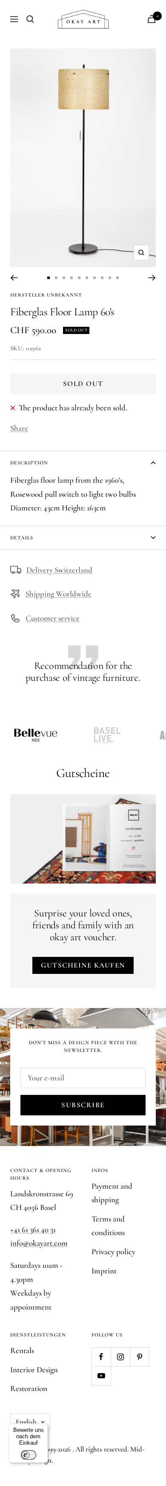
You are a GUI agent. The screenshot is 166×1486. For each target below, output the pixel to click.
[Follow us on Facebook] (101, 1356)
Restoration (28, 1388)
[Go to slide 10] (117, 277)
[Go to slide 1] (48, 277)
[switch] (28, 1455)
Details (21, 538)
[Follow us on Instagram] (120, 1356)
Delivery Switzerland (59, 570)
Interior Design (34, 1369)
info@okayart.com (39, 1243)
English (26, 1421)
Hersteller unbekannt (46, 295)
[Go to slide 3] (64, 277)
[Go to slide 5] (79, 277)
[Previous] (13, 278)
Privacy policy (113, 1251)
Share (19, 428)
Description (29, 463)
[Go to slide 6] (87, 277)
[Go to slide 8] (102, 277)
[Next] (152, 278)
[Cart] (151, 19)
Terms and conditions (108, 1226)
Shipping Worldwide (59, 594)
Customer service (53, 618)
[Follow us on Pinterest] (139, 1356)
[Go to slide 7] (94, 277)
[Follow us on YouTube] (101, 1375)
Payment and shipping (112, 1193)
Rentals (22, 1350)
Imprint (104, 1271)
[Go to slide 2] (56, 277)
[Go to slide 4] (71, 277)
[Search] (30, 19)
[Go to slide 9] (110, 277)
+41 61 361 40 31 (33, 1229)
